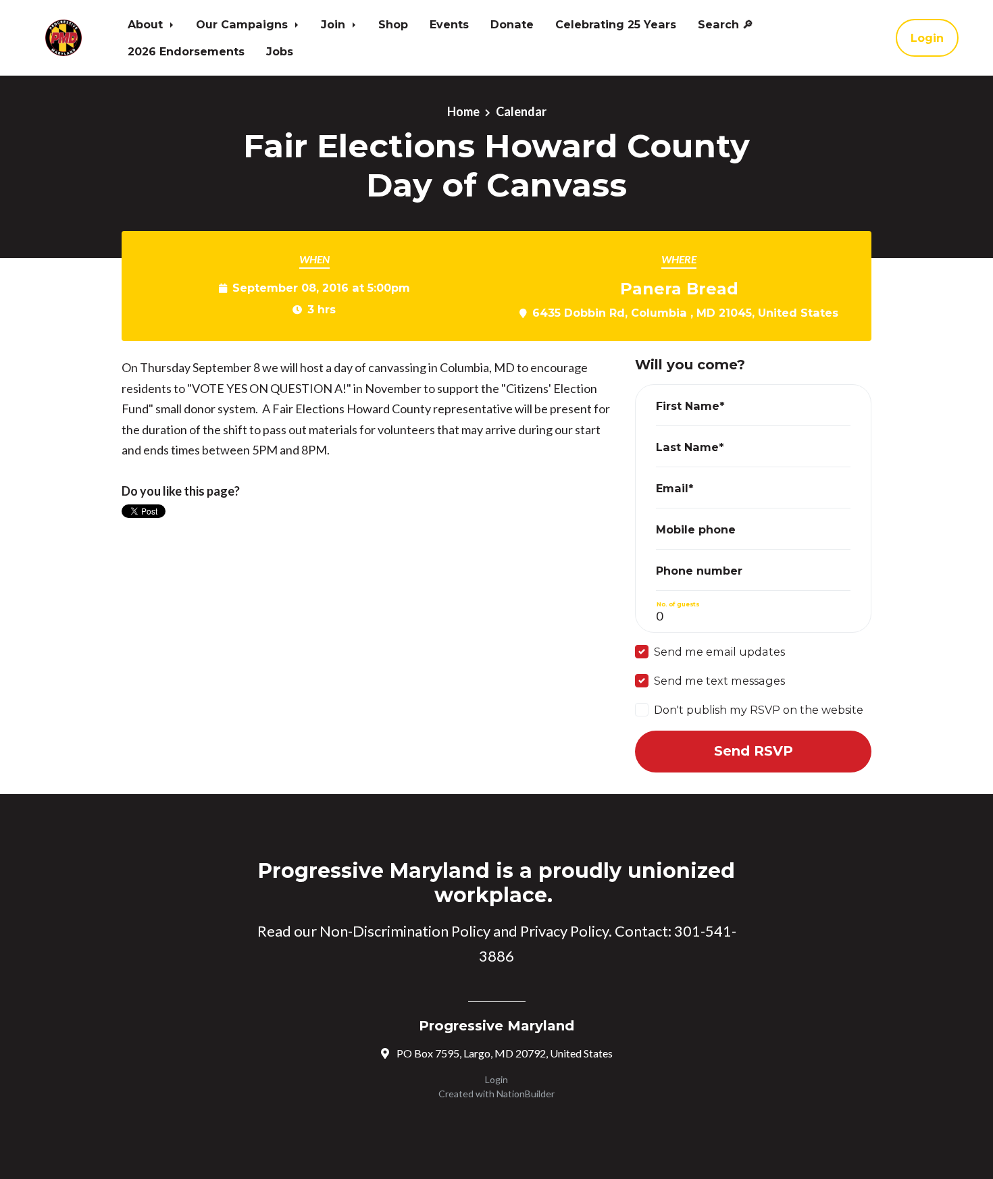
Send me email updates (719, 651)
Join (335, 24)
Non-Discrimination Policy (405, 931)
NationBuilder (525, 1093)
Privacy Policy (564, 931)
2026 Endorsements (186, 51)
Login (927, 38)
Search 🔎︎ (725, 24)
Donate (512, 24)
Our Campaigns (243, 24)
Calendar (521, 111)
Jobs (279, 51)
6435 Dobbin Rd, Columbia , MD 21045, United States (685, 312)
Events (449, 24)
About (147, 24)
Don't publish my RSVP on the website (758, 709)
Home (463, 111)
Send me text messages (719, 680)
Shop (393, 24)
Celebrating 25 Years (615, 24)
